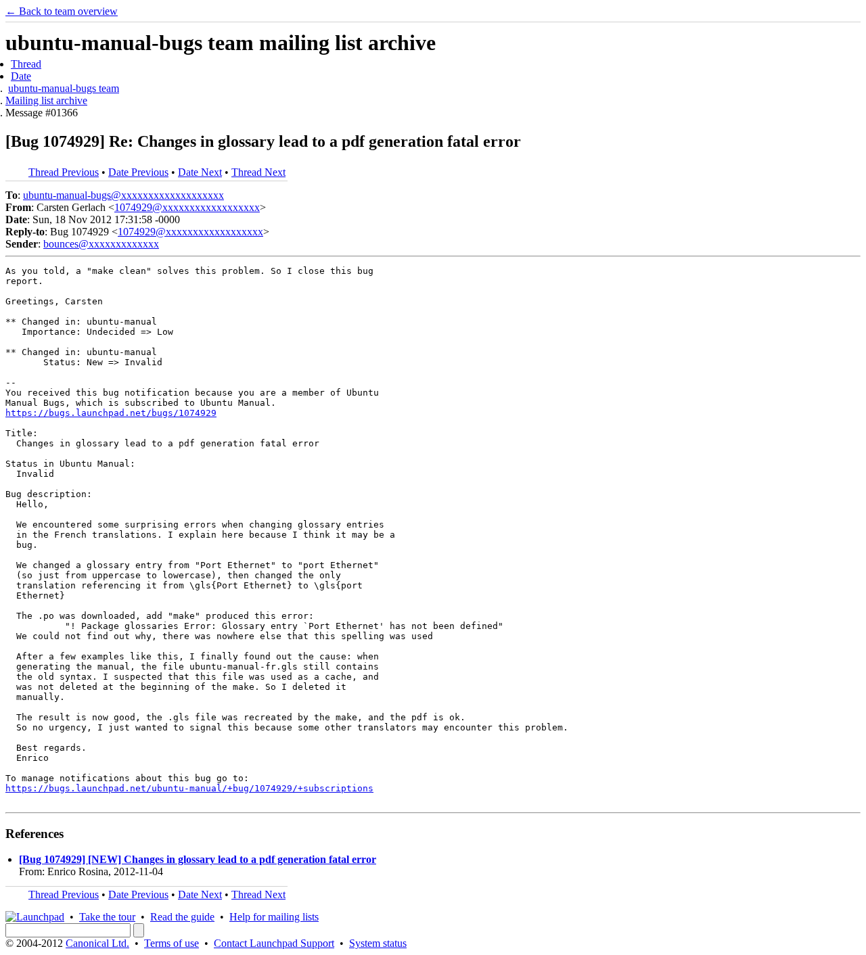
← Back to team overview (61, 11)
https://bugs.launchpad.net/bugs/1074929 (110, 413)
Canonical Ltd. (97, 943)
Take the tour (107, 917)
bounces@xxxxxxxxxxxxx (101, 244)
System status (378, 943)
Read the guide (182, 917)
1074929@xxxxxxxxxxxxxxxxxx (187, 207)
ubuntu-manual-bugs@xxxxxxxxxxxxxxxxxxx (123, 195)
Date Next (200, 172)
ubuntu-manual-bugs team (63, 88)
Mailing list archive (46, 100)
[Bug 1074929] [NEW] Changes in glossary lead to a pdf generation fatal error (197, 859)
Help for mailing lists (274, 917)
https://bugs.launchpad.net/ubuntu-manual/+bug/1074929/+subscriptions (189, 788)
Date (21, 76)
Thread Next (258, 172)
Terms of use (171, 943)
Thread (26, 64)
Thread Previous (63, 172)
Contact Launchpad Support (274, 943)
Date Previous (138, 172)
